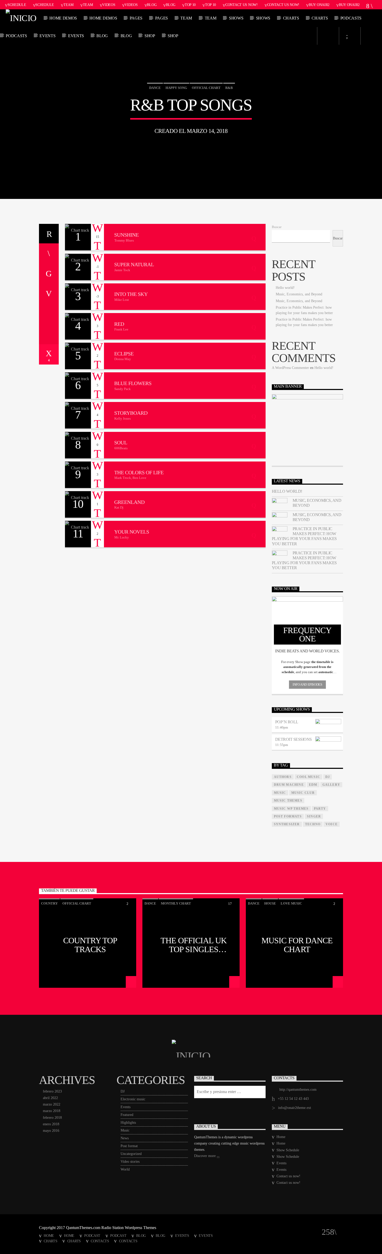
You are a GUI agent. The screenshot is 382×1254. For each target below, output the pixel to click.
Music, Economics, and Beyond (299, 294)
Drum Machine (289, 785)
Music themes (288, 800)
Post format (129, 1146)
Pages (136, 18)
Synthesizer (287, 824)
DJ (122, 1091)
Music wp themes (291, 808)
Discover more (205, 1156)
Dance (155, 88)
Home (280, 1137)
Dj (327, 777)
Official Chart (206, 88)
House (270, 903)
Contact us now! (241, 5)
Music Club (303, 793)
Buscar (276, 227)
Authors (283, 777)
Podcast (92, 1235)
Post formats (288, 816)
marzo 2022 (51, 1104)
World (125, 1169)
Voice (332, 824)
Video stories (130, 1162)
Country (49, 903)
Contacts (100, 1241)
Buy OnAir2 (319, 5)
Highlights (128, 1123)
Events (47, 36)
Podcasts (350, 18)
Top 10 (190, 5)
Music (125, 1130)
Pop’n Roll (286, 722)
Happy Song (176, 88)
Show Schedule (287, 1150)
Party (320, 808)
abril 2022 (50, 1098)
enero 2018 (51, 1124)
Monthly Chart (176, 903)
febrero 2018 (52, 1118)
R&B (229, 88)
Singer (314, 816)
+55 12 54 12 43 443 (293, 1099)
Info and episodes (307, 684)
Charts (291, 18)
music (280, 793)
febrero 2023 (52, 1091)
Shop (149, 36)
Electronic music (133, 1099)
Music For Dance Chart (297, 944)
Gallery (331, 785)
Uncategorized (131, 1154)
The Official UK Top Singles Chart (194, 944)
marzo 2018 (51, 1111)
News (125, 1138)
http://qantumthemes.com (298, 1089)
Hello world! (285, 288)
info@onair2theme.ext (294, 1108)
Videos (108, 5)
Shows (236, 18)
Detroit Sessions (293, 739)
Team (68, 5)
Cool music (308, 777)
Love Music (291, 903)
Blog (151, 5)
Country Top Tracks (90, 944)
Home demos (63, 18)
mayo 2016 (51, 1131)
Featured (127, 1115)
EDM (313, 785)
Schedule (17, 5)
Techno (312, 824)
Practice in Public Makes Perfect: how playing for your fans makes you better (304, 536)
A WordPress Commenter (290, 368)
